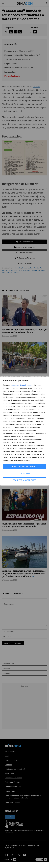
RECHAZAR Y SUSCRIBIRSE (24, 480)
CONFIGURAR (24, 473)
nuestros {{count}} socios (22, 385)
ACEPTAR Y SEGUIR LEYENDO (24, 467)
